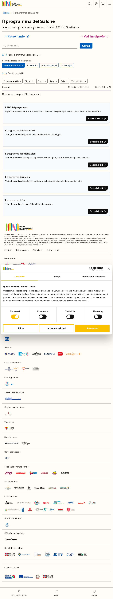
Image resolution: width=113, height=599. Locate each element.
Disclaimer (37, 250)
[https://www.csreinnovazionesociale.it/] (58, 502)
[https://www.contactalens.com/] (49, 354)
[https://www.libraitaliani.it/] (70, 554)
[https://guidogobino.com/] (72, 354)
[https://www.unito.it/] (71, 509)
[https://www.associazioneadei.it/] (37, 554)
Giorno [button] (28, 81)
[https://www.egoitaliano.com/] (19, 488)
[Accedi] (96, 4)
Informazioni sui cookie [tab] (93, 276)
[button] (89, 4)
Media (94, 595)
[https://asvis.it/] (37, 502)
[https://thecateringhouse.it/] (8, 488)
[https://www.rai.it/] (7, 339)
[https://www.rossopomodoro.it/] (21, 473)
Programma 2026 (19, 595)
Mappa (57, 595)
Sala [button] (63, 81)
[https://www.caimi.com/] (46, 502)
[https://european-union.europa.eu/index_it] (25, 576)
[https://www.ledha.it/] (92, 502)
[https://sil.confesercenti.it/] (82, 554)
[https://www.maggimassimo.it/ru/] (64, 488)
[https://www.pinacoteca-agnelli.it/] (11, 443)
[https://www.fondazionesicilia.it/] (36, 368)
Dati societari (52, 250)
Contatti (8, 250)
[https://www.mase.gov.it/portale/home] (14, 509)
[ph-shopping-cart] (103, 4)
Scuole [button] (33, 65)
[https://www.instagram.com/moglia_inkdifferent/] (30, 509)
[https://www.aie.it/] (58, 554)
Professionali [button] (50, 65)
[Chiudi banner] (109, 269)
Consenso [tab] (20, 276)
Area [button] (52, 81)
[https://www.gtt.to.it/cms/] (71, 502)
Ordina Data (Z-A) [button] (103, 87)
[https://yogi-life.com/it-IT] (8, 473)
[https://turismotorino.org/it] (9, 428)
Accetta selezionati (56, 328)
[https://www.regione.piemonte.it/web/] (10, 554)
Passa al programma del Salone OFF (24, 55)
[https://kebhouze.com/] (33, 473)
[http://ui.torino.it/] (11, 368)
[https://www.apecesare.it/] (44, 473)
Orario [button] (40, 81)
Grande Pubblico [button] (15, 65)
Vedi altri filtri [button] (77, 81)
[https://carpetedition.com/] (40, 488)
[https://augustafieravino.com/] (65, 473)
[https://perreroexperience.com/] (29, 488)
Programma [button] (11, 81)
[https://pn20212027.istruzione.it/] (10, 576)
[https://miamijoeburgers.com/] (54, 473)
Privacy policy (22, 250)
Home (6, 13)
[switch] (43, 317)
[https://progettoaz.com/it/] (52, 488)
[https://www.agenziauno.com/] (9, 502)
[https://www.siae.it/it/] (7, 458)
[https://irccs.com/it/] (9, 383)
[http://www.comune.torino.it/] (24, 554)
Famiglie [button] (68, 65)
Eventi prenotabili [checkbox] (16, 73)
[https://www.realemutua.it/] (10, 354)
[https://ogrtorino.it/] (26, 443)
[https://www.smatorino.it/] (23, 354)
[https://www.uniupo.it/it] (60, 509)
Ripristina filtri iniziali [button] (80, 87)
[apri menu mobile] (109, 4)
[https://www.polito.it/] (45, 509)
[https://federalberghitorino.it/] (7, 524)
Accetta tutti (92, 328)
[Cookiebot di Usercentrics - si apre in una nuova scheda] (91, 269)
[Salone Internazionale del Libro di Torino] (12, 4)
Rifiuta (21, 328)
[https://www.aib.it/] (47, 554)
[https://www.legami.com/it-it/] (60, 354)
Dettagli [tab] (56, 276)
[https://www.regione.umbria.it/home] (8, 413)
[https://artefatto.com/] (11, 539)
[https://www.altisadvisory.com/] (24, 502)
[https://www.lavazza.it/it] (36, 354)
